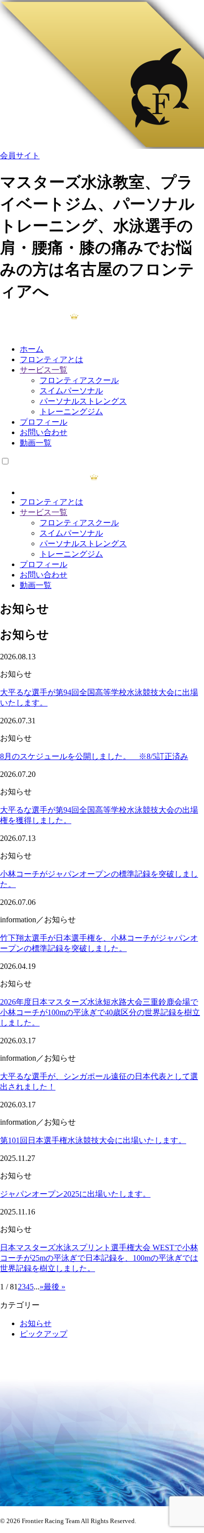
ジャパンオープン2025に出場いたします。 (75, 1194)
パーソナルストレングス (83, 401)
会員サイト (20, 155)
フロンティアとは (51, 359)
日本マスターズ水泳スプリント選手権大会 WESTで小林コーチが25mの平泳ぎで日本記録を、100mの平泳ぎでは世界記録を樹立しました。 (99, 1258)
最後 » (54, 1286)
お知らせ (35, 1323)
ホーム (32, 349)
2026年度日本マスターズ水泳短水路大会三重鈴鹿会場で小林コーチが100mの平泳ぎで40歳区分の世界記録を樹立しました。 (100, 1012)
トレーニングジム (71, 411)
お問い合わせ (43, 432)
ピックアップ (43, 1334)
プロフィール (43, 422)
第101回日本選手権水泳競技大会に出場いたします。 (93, 1140)
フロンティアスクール (79, 380)
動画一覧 (35, 443)
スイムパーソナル (71, 390)
